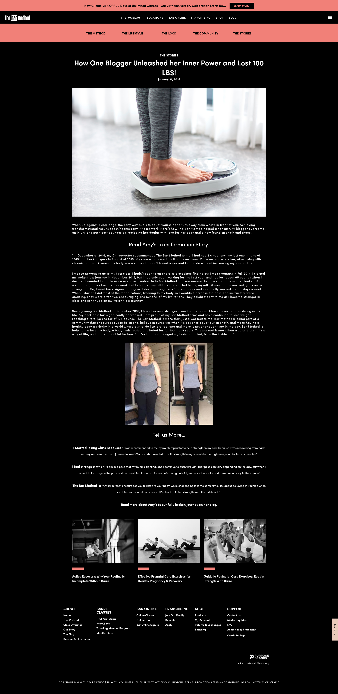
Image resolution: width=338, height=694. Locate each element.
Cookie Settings (236, 635)
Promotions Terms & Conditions (217, 682)
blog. (213, 504)
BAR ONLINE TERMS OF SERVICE (260, 682)
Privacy (112, 682)
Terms (189, 682)
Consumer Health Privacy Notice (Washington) (151, 682)
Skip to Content (39, 14)
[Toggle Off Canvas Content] (330, 17)
